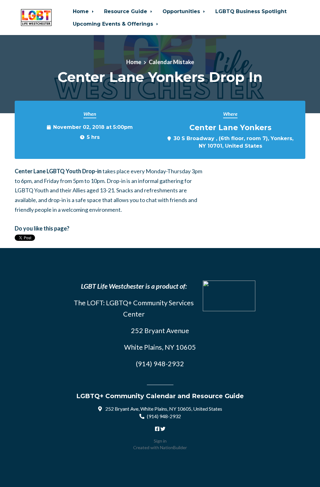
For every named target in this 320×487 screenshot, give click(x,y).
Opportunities (182, 11)
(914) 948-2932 (164, 416)
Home (81, 11)
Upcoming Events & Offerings (114, 24)
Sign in (160, 441)
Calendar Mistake (171, 61)
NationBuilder (173, 447)
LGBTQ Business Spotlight (251, 11)
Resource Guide (126, 11)
